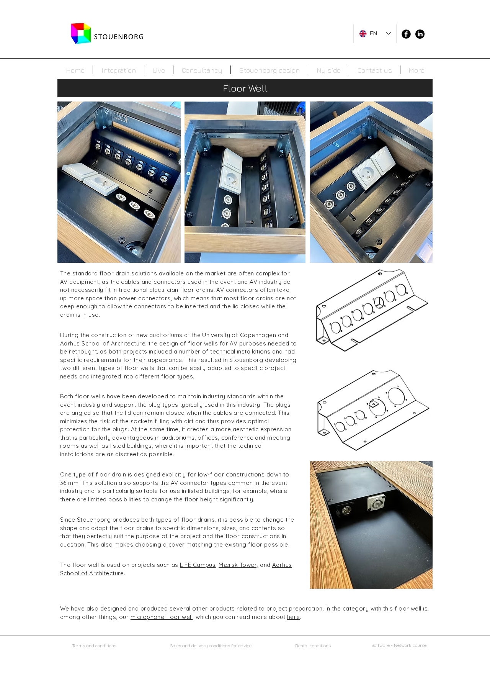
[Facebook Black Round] (406, 34)
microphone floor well (162, 616)
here (293, 616)
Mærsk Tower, (238, 564)
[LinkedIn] (420, 34)
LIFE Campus (198, 564)
